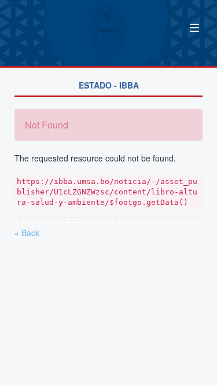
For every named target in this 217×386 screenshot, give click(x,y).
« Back (26, 232)
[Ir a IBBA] (39, 27)
